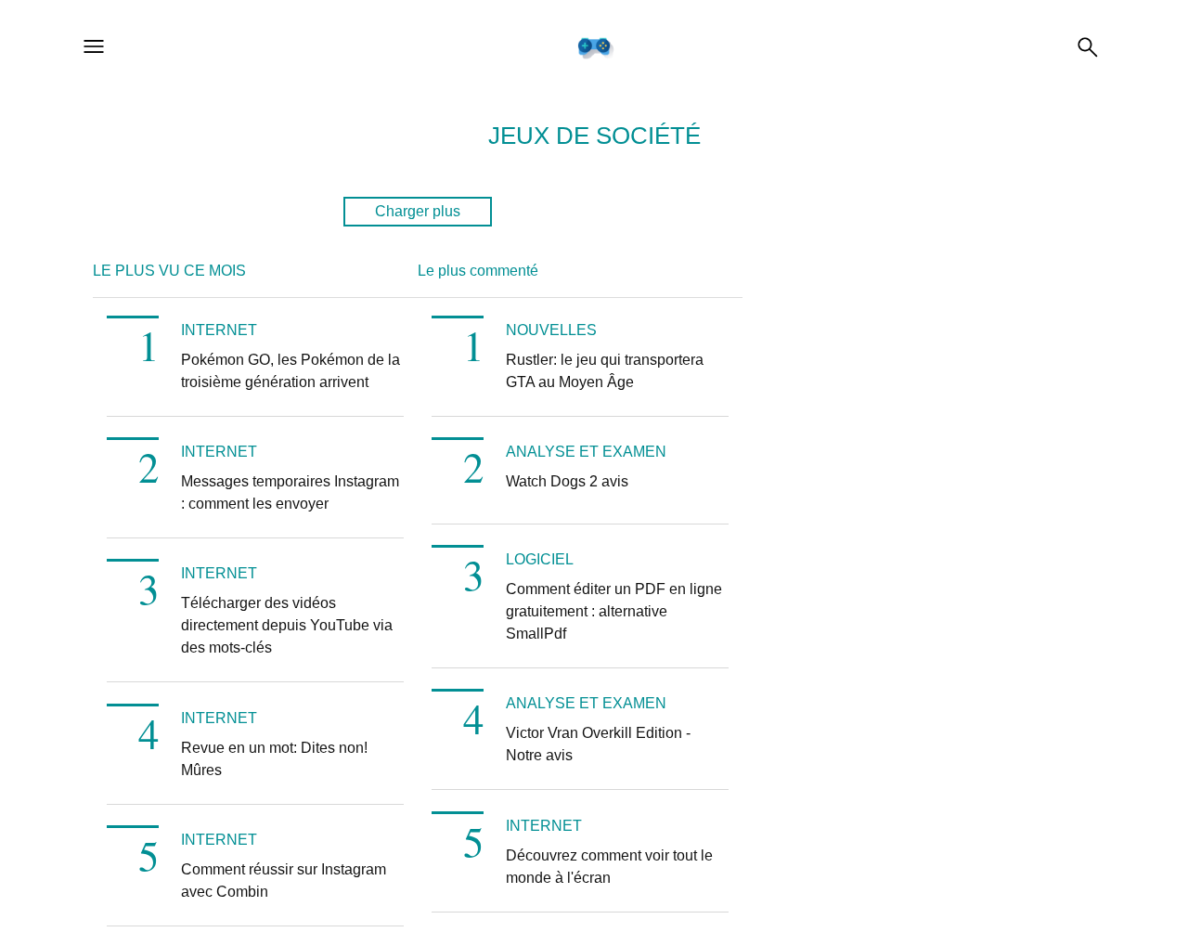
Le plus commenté (478, 270)
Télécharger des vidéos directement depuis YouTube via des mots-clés (287, 625)
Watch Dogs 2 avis (567, 481)
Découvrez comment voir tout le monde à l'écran (609, 867)
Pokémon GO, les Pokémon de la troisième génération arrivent (290, 371)
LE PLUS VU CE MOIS (169, 270)
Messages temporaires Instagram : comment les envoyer (290, 492)
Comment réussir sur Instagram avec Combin (283, 880)
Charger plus (417, 211)
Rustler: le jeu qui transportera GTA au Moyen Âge (605, 371)
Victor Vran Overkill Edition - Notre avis (598, 744)
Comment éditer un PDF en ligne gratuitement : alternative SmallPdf (614, 611)
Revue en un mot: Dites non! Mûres (274, 759)
